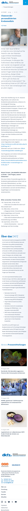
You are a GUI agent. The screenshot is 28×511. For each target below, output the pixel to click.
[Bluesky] (9, 502)
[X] (12, 502)
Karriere (3, 494)
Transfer (3, 492)
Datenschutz (4, 508)
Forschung (4, 489)
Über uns (3, 487)
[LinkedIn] (5, 502)
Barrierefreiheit (5, 510)
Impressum (4, 505)
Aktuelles (3, 497)
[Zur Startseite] (10, 2)
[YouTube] (16, 502)
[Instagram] (2, 502)
